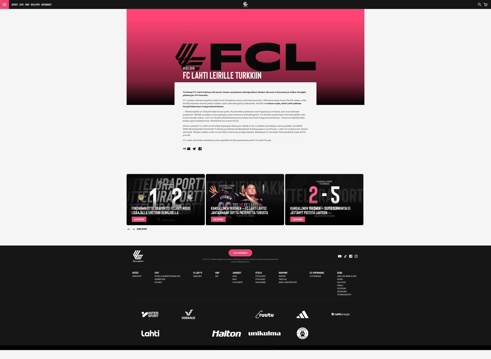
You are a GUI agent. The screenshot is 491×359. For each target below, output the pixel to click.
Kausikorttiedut (160, 279)
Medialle (340, 285)
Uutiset (15, 4)
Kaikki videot (197, 276)
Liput (21, 4)
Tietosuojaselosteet (344, 294)
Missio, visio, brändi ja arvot (347, 276)
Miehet (234, 276)
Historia (340, 279)
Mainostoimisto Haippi (266, 348)
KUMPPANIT (282, 276)
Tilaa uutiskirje (240, 252)
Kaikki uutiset (142, 228)
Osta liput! (35, 4)
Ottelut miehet (260, 276)
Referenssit (46, 4)
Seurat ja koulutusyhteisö (288, 282)
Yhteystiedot (341, 288)
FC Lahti (225, 348)
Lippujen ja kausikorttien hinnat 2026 (167, 276)
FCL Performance (315, 276)
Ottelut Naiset (260, 279)
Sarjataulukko (260, 282)
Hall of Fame (341, 282)
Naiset (234, 279)
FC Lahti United (237, 282)
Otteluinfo (158, 282)
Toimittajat (283, 279)
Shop (27, 4)
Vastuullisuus (342, 291)
